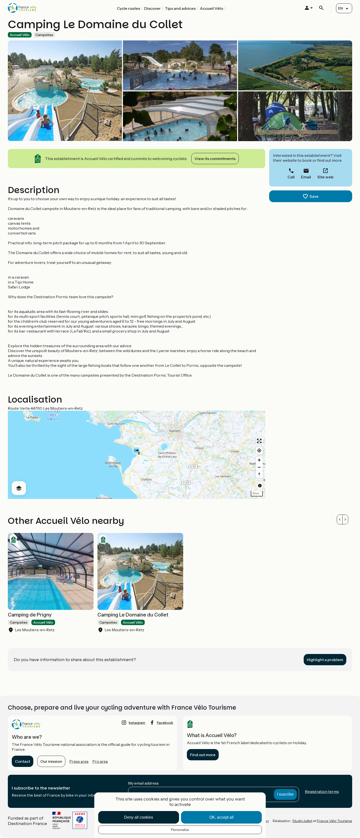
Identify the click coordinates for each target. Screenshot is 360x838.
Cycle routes (128, 8)
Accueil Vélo (211, 8)
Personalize (180, 830)
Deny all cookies (138, 817)
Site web (325, 176)
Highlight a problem (325, 659)
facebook (165, 722)
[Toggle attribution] (260, 486)
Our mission (51, 761)
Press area (78, 761)
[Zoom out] (259, 467)
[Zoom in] (259, 460)
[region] (136, 455)
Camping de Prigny (30, 615)
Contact (22, 761)
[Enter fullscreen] (259, 440)
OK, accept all (221, 817)
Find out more (203, 754)
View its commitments (215, 158)
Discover (152, 8)
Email (306, 176)
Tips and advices (180, 8)
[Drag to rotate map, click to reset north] (259, 474)
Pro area (100, 761)
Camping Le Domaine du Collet (132, 615)
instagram (137, 722)
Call (291, 176)
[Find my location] (259, 450)
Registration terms (322, 791)
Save (314, 196)
